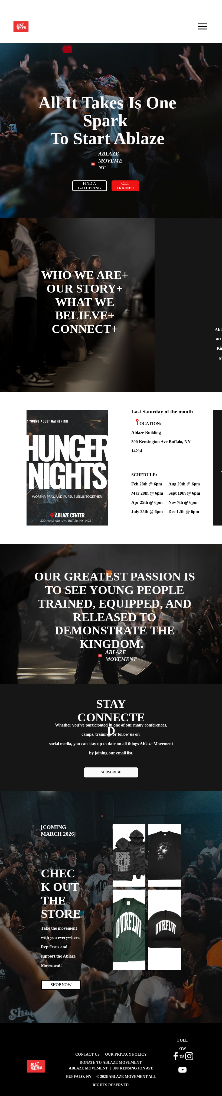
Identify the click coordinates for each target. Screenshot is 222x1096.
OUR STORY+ (85, 288)
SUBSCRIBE (111, 772)
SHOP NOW (61, 984)
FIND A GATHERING (89, 185)
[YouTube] (182, 1069)
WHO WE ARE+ (84, 274)
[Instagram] (189, 1056)
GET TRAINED (125, 185)
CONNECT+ (85, 328)
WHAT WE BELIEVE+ (85, 309)
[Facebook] (175, 1056)
